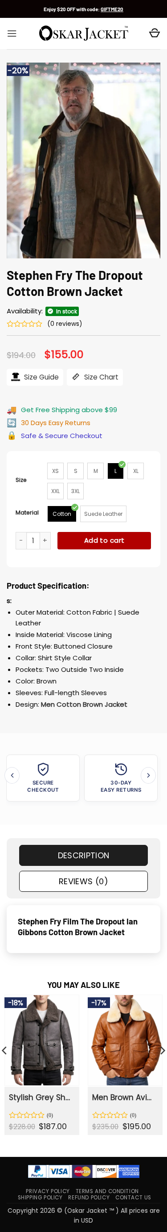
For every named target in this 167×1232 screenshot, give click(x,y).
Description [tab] (84, 855)
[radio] (55, 471)
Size (21, 480)
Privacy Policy (47, 1191)
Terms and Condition (107, 1191)
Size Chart (100, 377)
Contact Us (133, 1197)
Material (27, 512)
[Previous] (12, 775)
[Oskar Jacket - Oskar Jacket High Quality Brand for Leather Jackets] (83, 33)
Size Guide (40, 377)
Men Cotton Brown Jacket (84, 704)
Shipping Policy (40, 1197)
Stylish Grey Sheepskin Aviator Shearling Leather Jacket (41, 1097)
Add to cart (104, 540)
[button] (12, 33)
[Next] (148, 775)
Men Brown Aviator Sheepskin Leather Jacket (124, 1097)
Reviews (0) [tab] (83, 881)
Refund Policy (89, 1197)
